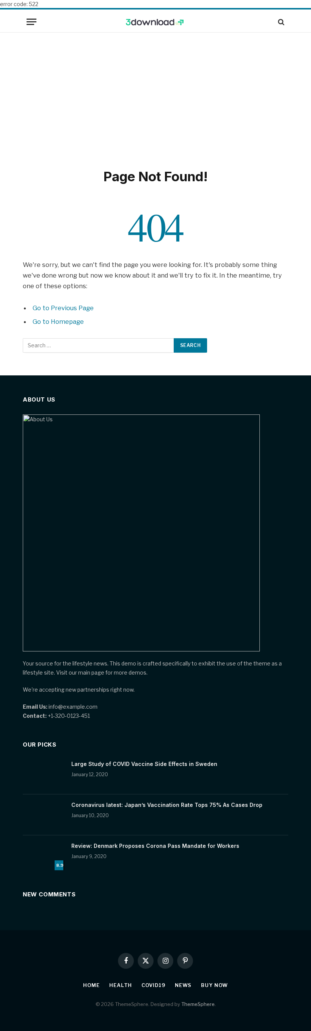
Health (120, 985)
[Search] (280, 21)
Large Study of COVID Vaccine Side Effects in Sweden (144, 764)
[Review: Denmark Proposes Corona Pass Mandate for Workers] (43, 855)
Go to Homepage (58, 321)
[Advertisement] (155, 99)
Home (91, 985)
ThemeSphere (198, 1004)
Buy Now (214, 985)
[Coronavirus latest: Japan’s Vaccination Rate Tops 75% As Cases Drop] (43, 814)
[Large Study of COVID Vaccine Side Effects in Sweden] (43, 774)
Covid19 (153, 985)
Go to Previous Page (63, 308)
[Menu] (31, 21)
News (183, 985)
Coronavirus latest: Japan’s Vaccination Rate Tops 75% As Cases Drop (166, 805)
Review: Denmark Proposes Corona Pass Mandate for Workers (155, 846)
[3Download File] (155, 21)
